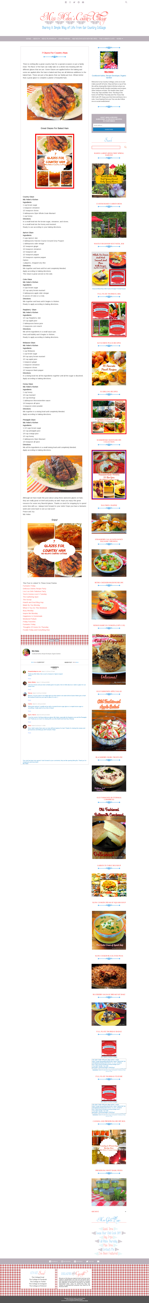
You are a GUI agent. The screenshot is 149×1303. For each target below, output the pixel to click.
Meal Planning (48, 39)
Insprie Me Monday (30, 613)
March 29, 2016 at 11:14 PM (38, 725)
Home (28, 39)
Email (42, 1277)
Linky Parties (64, 39)
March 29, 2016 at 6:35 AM (43, 714)
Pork (57, 640)
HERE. (66, 1286)
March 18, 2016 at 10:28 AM (39, 693)
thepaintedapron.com (34, 671)
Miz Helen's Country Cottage (78, 1298)
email (87, 1282)
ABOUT (36, 39)
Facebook (43, 1279)
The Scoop (27, 600)
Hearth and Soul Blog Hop (33, 602)
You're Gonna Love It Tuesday (35, 594)
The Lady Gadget (84, 1300)
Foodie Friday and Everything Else (36, 630)
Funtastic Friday (29, 586)
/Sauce (51, 640)
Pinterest (43, 1286)
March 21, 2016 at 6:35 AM (39, 704)
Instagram (43, 1284)
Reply (29, 678)
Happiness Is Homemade (32, 616)
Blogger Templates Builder (76, 1299)
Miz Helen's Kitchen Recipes (84, 39)
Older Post (40, 662)
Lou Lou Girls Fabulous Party (34, 591)
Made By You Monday (31, 605)
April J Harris (32, 715)
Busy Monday (28, 611)
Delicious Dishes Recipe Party (34, 589)
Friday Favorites (29, 622)
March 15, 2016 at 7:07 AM (48, 671)
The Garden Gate (107, 39)
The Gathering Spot (30, 597)
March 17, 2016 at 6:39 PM (43, 682)
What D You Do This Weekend (35, 608)
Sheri (29, 725)
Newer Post (68, 662)
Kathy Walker (32, 682)
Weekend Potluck (29, 619)
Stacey (30, 693)
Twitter (43, 1282)
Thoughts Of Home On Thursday (35, 627)
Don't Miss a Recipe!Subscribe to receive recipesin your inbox (109, 119)
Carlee (30, 704)
